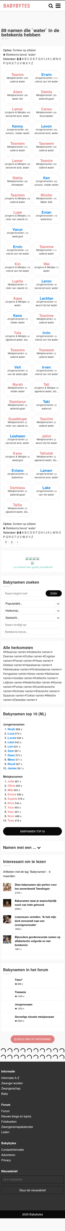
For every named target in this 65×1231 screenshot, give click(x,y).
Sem (11, 751)
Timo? (19, 980)
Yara (11, 807)
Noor (11, 816)
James (12, 768)
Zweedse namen (25, 700)
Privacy (6, 1160)
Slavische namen (47, 691)
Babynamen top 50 (32, 831)
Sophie (12, 799)
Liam (11, 742)
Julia (11, 781)
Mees (11, 759)
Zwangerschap (10, 1088)
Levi (10, 746)
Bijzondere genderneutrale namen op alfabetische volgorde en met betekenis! (37, 941)
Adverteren (8, 1155)
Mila (10, 790)
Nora (11, 803)
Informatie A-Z (10, 1078)
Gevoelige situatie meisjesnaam (34, 1016)
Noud (11, 764)
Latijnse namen (13, 682)
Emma (12, 794)
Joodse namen (23, 678)
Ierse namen (37, 673)
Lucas (12, 738)
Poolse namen (23, 687)
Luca (11, 733)
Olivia (11, 785)
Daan (11, 755)
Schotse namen (24, 691)
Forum (5, 1111)
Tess (11, 820)
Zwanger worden (12, 1083)
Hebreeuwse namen (16, 669)
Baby (4, 1093)
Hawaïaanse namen (37, 665)
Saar (11, 812)
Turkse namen (35, 695)
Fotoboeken (9, 1121)
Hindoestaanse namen (46, 669)
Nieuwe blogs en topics (16, 1116)
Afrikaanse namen (15, 652)
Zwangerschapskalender (17, 1127)
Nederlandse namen (37, 682)
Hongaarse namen (15, 673)
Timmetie (20, 992)
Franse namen (23, 660)
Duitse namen (34, 656)
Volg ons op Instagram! (34, 1039)
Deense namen (13, 656)
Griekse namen (13, 665)
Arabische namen (39, 652)
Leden (5, 1132)
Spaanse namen (14, 695)
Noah (11, 729)
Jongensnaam (23, 1004)
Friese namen (43, 660)
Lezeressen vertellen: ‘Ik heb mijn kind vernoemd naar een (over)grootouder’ (35, 921)
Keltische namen (45, 678)
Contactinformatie (12, 1149)
